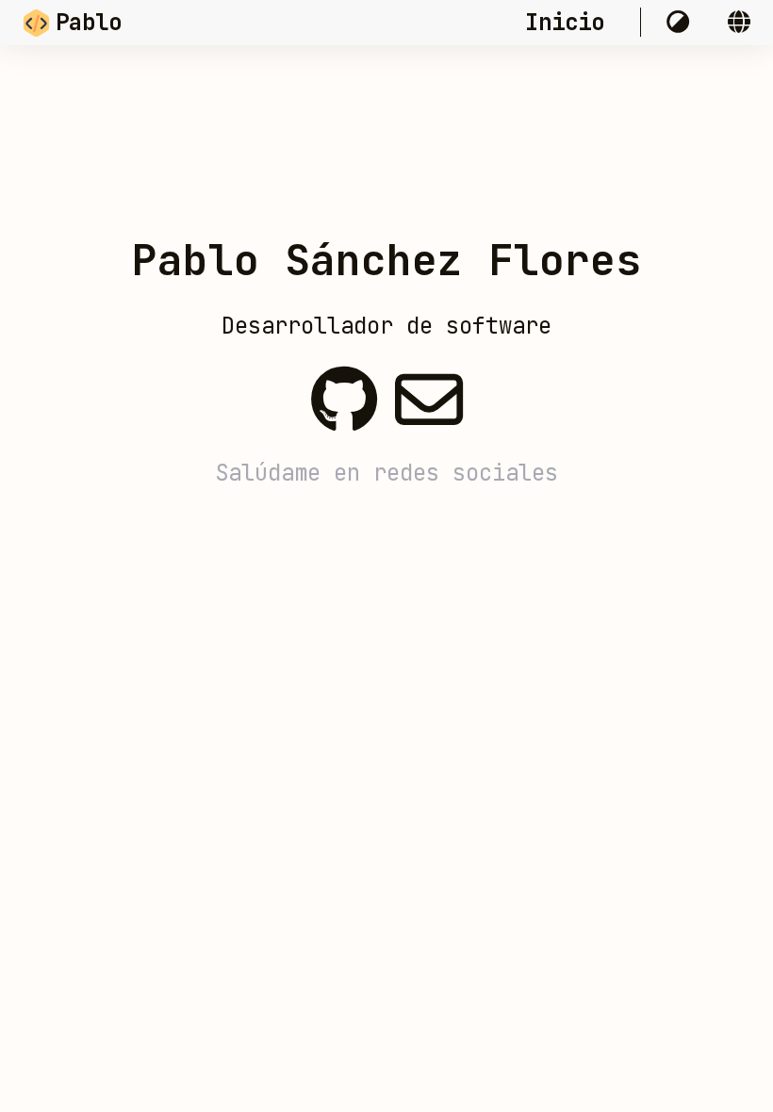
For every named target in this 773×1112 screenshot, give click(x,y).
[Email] (428, 388)
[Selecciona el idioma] (739, 22)
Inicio (571, 22)
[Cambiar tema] (684, 22)
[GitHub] (344, 388)
